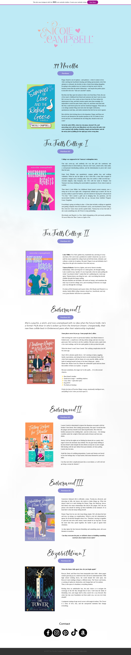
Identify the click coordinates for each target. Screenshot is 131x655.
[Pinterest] (65, 633)
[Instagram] (57, 633)
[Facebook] (48, 633)
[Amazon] (83, 633)
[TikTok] (74, 633)
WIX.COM (83, 651)
